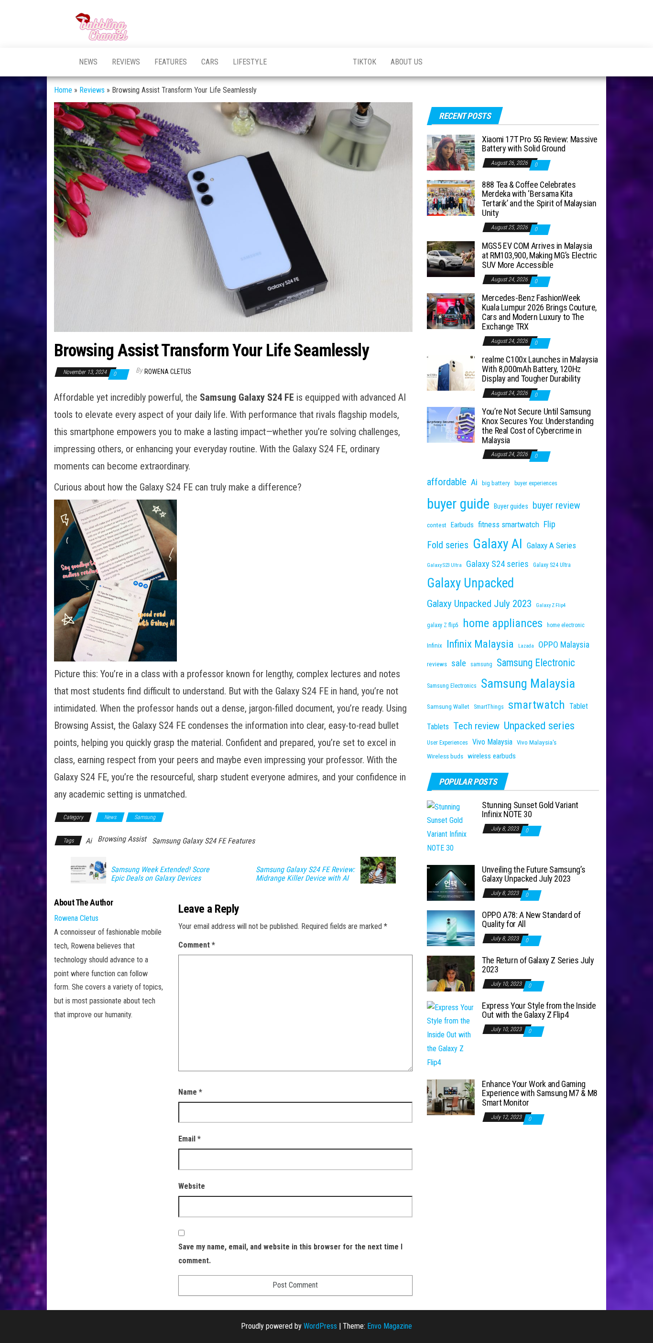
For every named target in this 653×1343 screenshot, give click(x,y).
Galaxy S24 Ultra (552, 565)
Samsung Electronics (452, 685)
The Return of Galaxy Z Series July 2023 (538, 965)
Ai (89, 840)
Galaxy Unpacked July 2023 (479, 603)
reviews (437, 664)
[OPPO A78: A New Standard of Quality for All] (451, 927)
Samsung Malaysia (528, 683)
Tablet (578, 706)
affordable (447, 482)
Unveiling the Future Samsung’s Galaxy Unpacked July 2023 (533, 874)
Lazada (526, 646)
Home (63, 90)
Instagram (334, 62)
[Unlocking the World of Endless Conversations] (59, 62)
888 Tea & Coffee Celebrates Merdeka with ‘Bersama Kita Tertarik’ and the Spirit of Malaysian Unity (539, 199)
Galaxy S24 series (497, 564)
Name (190, 1092)
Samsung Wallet (448, 706)
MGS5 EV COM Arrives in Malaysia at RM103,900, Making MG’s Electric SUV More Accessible (539, 255)
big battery (496, 483)
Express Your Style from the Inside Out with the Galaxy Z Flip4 (539, 1010)
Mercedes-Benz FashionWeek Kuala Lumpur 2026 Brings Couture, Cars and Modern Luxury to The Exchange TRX (539, 312)
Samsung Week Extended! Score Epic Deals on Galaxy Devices (160, 874)
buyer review (556, 505)
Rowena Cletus (167, 371)
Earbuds (462, 525)
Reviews (126, 61)
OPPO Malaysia (563, 645)
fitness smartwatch (508, 524)
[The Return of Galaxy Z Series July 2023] (451, 972)
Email (189, 1138)
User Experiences (447, 742)
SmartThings (489, 706)
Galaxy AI (497, 544)
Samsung (144, 817)
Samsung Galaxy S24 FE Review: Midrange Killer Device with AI (305, 874)
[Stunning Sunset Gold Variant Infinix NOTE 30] (451, 826)
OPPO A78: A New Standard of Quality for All (531, 919)
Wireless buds (445, 756)
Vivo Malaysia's (536, 742)
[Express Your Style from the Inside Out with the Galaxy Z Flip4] (451, 1034)
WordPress (320, 1326)
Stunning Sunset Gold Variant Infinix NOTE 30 (530, 810)
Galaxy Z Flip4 (551, 605)
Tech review (476, 726)
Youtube (286, 62)
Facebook (310, 62)
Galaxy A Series (551, 545)
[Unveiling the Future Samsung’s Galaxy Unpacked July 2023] (451, 881)
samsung (481, 664)
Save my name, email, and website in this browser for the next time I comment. (290, 1253)
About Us (407, 61)
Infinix (434, 645)
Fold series (447, 545)
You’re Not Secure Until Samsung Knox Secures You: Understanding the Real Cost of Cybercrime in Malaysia (538, 425)
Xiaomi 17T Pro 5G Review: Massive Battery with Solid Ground (540, 144)
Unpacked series (539, 725)
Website (191, 1186)
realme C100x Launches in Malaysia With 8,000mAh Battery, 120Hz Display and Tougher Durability (540, 369)
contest (436, 525)
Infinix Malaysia (480, 644)
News (88, 61)
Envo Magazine (389, 1326)
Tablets (438, 726)
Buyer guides (511, 506)
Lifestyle (250, 61)
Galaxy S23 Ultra (444, 565)
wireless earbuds (492, 756)
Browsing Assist (122, 838)
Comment (196, 944)
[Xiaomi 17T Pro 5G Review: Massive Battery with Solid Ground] (451, 151)
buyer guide (458, 504)
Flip (549, 524)
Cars (209, 61)
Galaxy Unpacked (470, 583)
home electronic (566, 625)
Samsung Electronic (536, 663)
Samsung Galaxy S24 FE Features (203, 840)
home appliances (503, 623)
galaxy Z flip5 (442, 625)
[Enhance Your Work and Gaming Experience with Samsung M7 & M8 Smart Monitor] (451, 1096)
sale (458, 663)
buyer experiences (535, 483)
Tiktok (364, 61)
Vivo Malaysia (492, 741)
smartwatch (536, 705)
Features (170, 61)
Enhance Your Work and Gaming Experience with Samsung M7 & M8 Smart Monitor (540, 1093)
